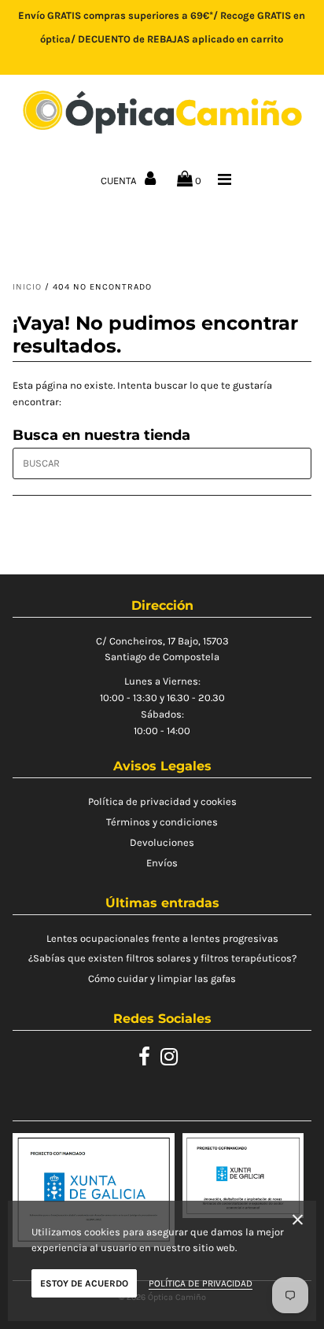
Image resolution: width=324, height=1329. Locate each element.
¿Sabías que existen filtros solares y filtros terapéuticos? (162, 958)
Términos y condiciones (162, 822)
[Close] (297, 1222)
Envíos (162, 863)
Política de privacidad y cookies (162, 801)
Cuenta (119, 180)
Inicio (27, 287)
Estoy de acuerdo (84, 1283)
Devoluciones (162, 842)
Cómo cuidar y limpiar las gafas (162, 978)
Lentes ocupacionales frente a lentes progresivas (162, 938)
